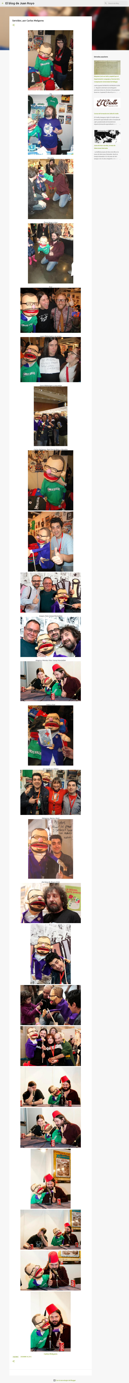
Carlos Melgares (50, 1354)
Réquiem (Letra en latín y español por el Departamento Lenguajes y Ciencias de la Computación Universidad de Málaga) (106, 79)
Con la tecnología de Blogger (66, 1380)
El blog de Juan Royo (19, 3)
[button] (13, 25)
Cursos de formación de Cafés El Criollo (106, 113)
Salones (15, 1356)
